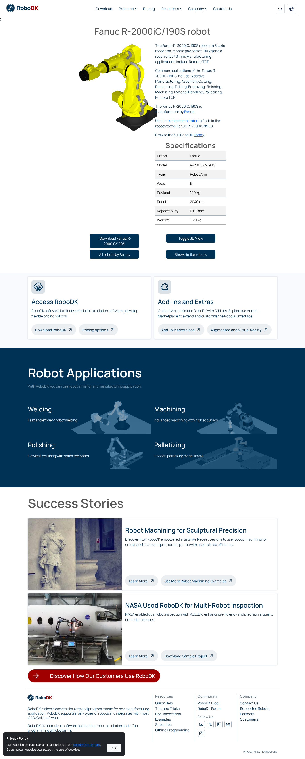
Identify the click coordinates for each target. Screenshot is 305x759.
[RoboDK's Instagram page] (201, 733)
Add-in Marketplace (177, 329)
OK (114, 748)
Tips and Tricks (167, 708)
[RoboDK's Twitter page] (210, 724)
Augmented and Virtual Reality (236, 329)
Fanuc (189, 111)
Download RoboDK (50, 329)
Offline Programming (172, 730)
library (199, 134)
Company (196, 8)
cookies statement (86, 744)
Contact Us (222, 8)
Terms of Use (269, 751)
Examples (163, 719)
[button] (291, 8)
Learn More (143, 580)
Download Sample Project (185, 656)
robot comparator (183, 120)
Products (126, 8)
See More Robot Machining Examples (195, 581)
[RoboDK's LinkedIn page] (219, 724)
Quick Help (164, 703)
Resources (170, 8)
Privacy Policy (251, 751)
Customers (249, 719)
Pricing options (95, 329)
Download (104, 8)
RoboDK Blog (208, 703)
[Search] (280, 8)
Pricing (149, 8)
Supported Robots (254, 708)
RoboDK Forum (210, 708)
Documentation (168, 713)
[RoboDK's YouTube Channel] (201, 724)
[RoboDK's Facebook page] (228, 724)
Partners (247, 713)
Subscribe (163, 724)
